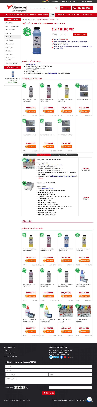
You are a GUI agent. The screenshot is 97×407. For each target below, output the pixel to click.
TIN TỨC (44, 1)
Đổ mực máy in (9, 22)
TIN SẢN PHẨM (54, 1)
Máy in (26, 15)
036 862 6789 (84, 7)
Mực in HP (8, 33)
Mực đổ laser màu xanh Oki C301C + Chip (43, 23)
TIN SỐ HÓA (65, 1)
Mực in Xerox (9, 51)
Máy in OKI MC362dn (63, 73)
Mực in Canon (9, 40)
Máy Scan (33, 15)
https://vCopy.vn (63, 400)
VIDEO (74, 1)
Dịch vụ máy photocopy (84, 400)
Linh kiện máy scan (74, 15)
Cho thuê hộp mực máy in (12, 26)
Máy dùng (41, 154)
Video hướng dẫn (57, 155)
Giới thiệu (8, 350)
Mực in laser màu (10, 29)
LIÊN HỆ (89, 1)
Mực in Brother (9, 44)
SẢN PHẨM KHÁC (87, 15)
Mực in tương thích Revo (12, 63)
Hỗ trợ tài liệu (70, 155)
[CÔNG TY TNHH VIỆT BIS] (16, 7)
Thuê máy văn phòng (16, 15)
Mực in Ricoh (9, 54)
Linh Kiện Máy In (61, 15)
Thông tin (28, 155)
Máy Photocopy (43, 15)
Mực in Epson (9, 47)
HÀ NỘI (82, 1)
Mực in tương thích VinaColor (10, 58)
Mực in (52, 15)
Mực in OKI (8, 37)
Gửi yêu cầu (50, 393)
